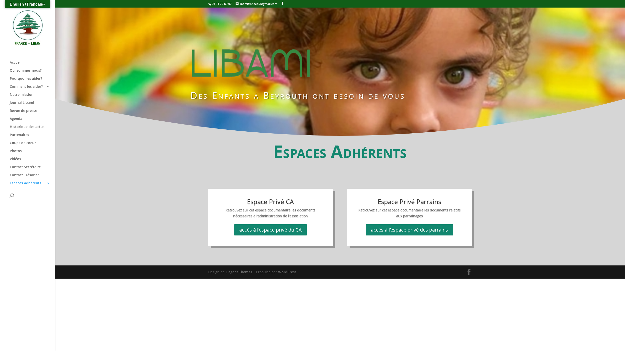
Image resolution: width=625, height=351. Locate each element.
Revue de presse (23, 111)
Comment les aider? (26, 87)
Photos (16, 151)
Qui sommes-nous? (26, 71)
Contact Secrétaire (25, 167)
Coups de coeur (23, 143)
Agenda (16, 119)
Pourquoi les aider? (26, 79)
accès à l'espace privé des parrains (409, 229)
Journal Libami (22, 103)
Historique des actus (27, 127)
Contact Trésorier (24, 175)
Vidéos (15, 159)
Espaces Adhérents (25, 183)
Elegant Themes (239, 272)
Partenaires (19, 135)
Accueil (15, 63)
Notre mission (21, 95)
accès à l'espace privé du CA (270, 229)
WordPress (287, 272)
